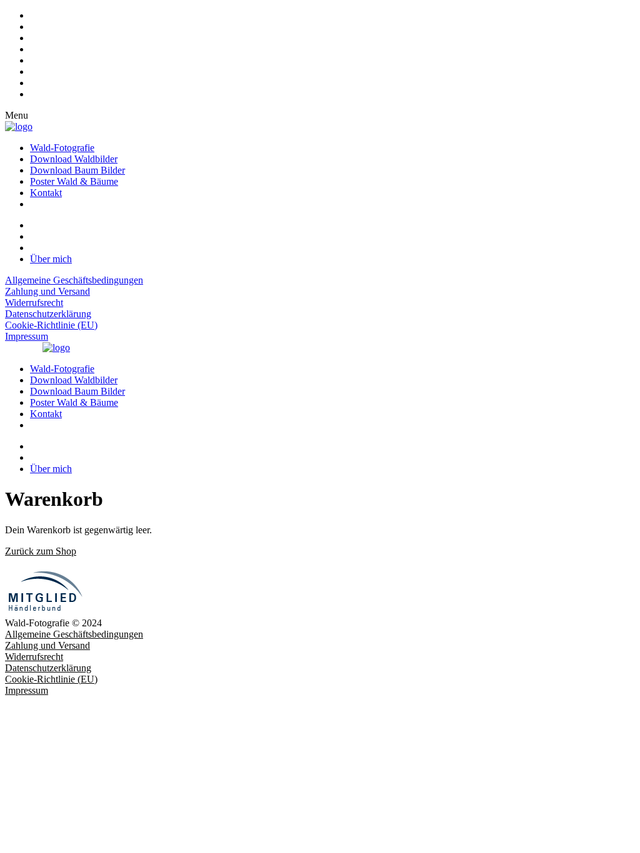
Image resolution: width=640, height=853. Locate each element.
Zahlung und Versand (47, 291)
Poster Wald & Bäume (74, 181)
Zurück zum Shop (40, 551)
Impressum (26, 336)
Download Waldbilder (74, 159)
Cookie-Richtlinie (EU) (51, 325)
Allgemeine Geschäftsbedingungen (74, 280)
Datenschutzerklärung (48, 313)
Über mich (51, 259)
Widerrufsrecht (34, 302)
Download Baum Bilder (77, 170)
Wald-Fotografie (62, 147)
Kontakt (46, 192)
